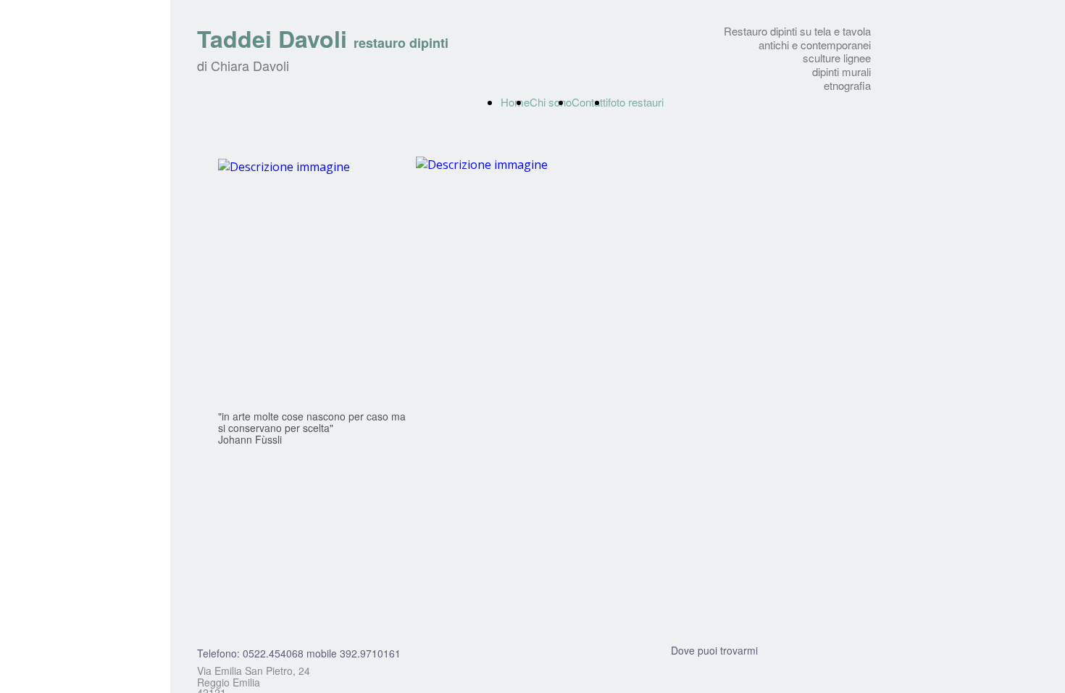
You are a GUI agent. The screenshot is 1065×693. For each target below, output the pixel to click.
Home (515, 101)
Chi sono (551, 101)
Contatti (590, 101)
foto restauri (636, 101)
